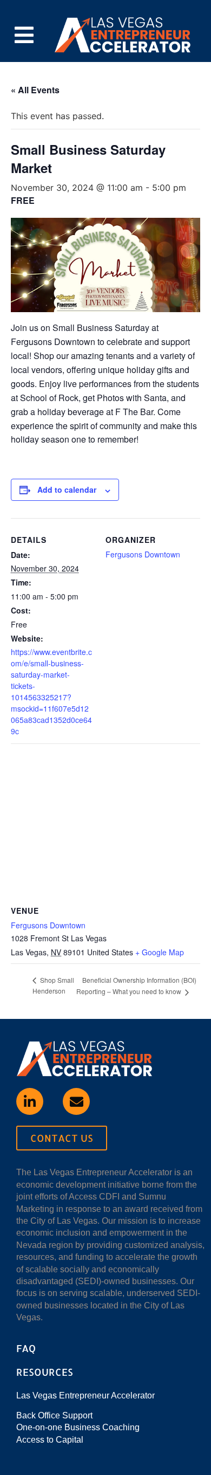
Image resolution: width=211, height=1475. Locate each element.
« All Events (35, 90)
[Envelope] (76, 1101)
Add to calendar (66, 489)
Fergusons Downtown (143, 554)
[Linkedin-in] (29, 1101)
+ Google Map (159, 952)
